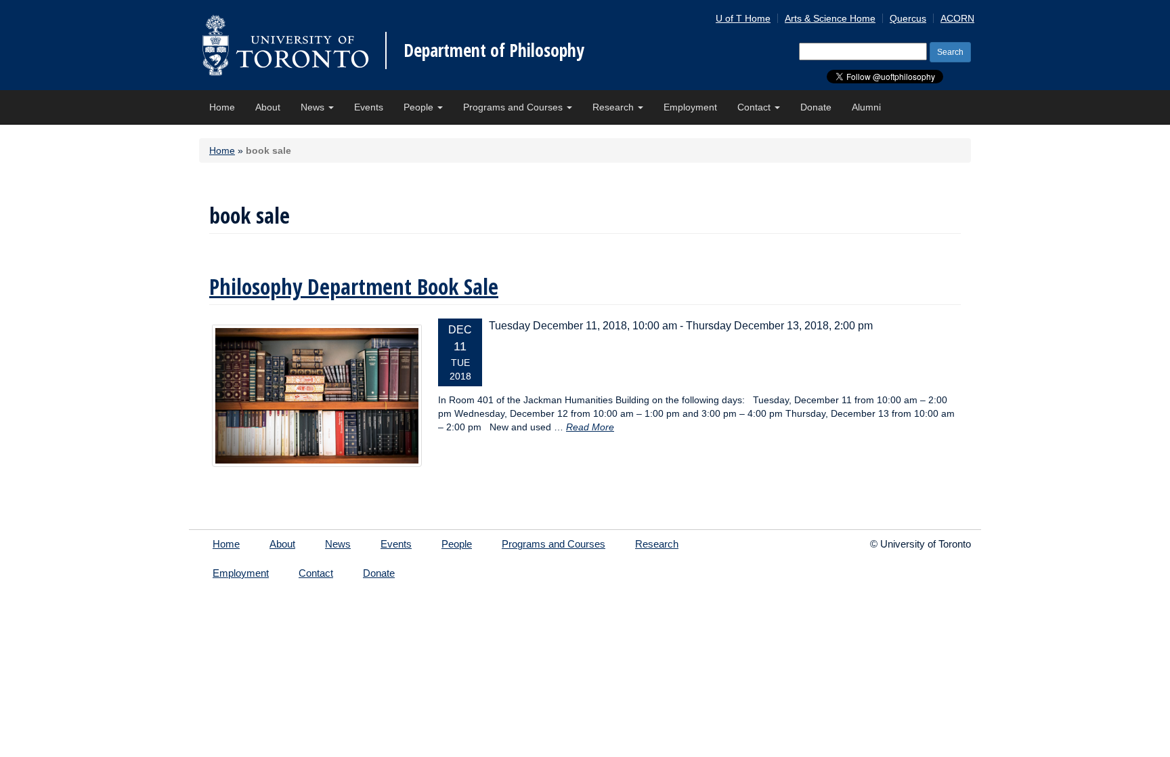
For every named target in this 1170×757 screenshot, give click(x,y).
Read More (590, 427)
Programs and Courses (514, 107)
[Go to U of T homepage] (285, 45)
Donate (815, 107)
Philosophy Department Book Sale (353, 286)
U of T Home (743, 18)
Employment (690, 107)
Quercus (908, 18)
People (420, 107)
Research (614, 107)
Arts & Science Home (830, 18)
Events (368, 107)
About (267, 107)
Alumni (866, 107)
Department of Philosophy (494, 50)
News (314, 107)
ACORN (957, 18)
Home (222, 107)
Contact (755, 107)
